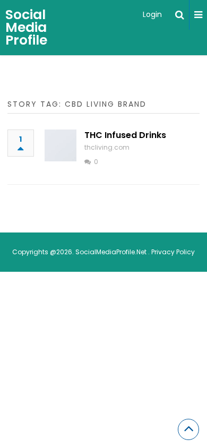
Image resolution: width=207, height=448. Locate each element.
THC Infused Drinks (125, 135)
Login (152, 14)
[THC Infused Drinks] (60, 145)
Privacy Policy (173, 251)
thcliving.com (107, 147)
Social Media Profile (26, 27)
